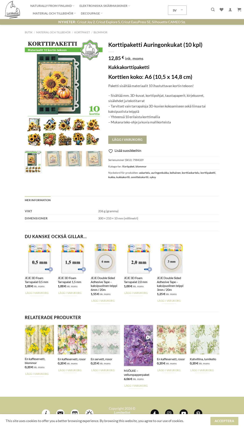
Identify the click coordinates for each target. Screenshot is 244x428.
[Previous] (31, 93)
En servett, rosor (101, 359)
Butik (29, 32)
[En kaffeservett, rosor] (72, 339)
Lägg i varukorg (127, 140)
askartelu (144, 172)
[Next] (96, 93)
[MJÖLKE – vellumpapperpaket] (138, 345)
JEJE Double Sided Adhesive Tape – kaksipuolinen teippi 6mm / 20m (104, 283)
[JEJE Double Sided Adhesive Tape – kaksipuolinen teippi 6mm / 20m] (105, 258)
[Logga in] (230, 9)
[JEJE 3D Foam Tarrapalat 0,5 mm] (39, 258)
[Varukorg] (239, 9)
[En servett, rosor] (105, 339)
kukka (111, 177)
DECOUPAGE (90, 13)
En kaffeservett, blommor (35, 361)
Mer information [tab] (38, 200)
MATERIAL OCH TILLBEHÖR (53, 13)
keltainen (175, 172)
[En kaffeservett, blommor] (39, 339)
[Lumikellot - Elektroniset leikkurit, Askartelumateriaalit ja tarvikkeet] (14, 9)
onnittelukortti (139, 177)
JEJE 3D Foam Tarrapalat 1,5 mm (69, 280)
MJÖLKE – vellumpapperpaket (136, 372)
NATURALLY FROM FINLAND (51, 5)
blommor (100, 32)
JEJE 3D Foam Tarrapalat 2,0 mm (135, 280)
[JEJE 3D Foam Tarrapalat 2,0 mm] (138, 258)
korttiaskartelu (190, 172)
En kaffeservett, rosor (72, 359)
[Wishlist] (221, 9)
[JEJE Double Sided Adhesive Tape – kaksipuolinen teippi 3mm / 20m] (171, 258)
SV (175, 10)
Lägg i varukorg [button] (37, 292)
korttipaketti (208, 172)
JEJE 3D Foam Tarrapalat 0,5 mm (36, 280)
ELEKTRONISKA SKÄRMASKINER (103, 5)
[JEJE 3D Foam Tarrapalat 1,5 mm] (72, 258)
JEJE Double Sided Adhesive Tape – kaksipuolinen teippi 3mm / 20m (170, 283)
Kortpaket (82, 32)
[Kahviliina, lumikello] (204, 339)
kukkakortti (123, 177)
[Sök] (213, 10)
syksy (153, 177)
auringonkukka (160, 172)
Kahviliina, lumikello (203, 359)
